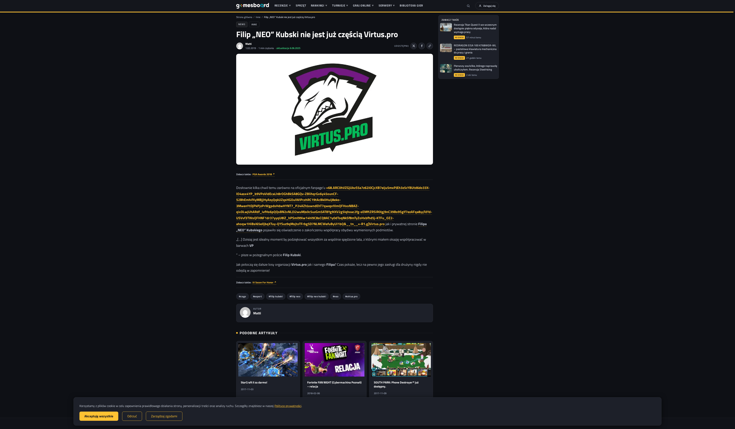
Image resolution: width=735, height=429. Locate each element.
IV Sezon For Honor (264, 282)
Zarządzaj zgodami (164, 416)
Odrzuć (132, 416)
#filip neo (295, 296)
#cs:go (242, 296)
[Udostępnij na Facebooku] (421, 46)
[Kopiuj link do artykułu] (429, 46)
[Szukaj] (468, 5)
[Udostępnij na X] (413, 46)
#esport (257, 296)
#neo (335, 296)
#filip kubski (276, 296)
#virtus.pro (351, 296)
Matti (248, 44)
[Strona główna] (252, 6)
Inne (258, 17)
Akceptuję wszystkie (98, 416)
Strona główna (244, 17)
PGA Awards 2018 (263, 174)
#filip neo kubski (316, 296)
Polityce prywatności (287, 406)
